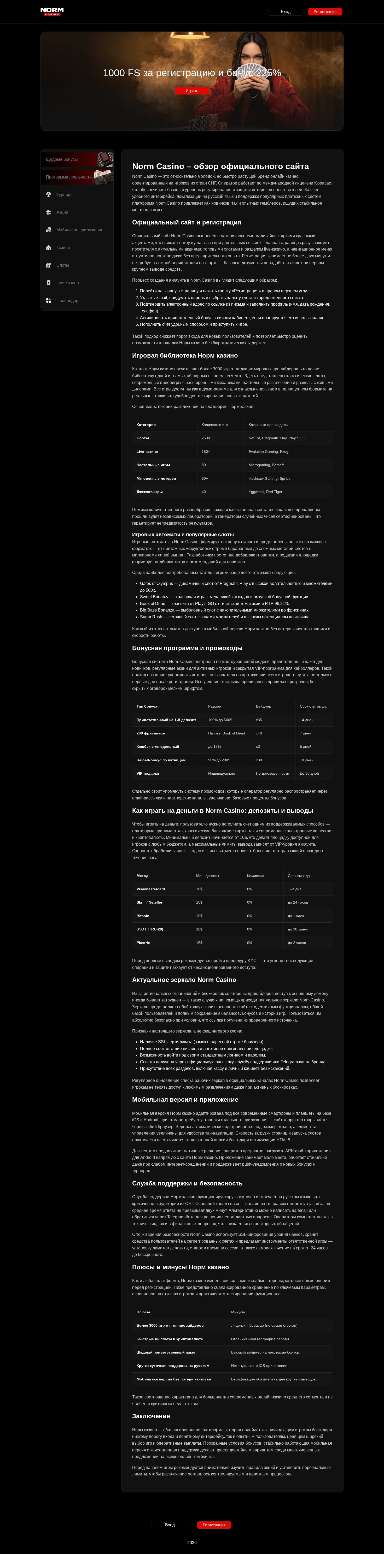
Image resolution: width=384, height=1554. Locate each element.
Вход (285, 11)
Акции (62, 212)
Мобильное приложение (79, 230)
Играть (192, 90)
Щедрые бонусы (62, 159)
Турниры (64, 194)
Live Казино (67, 283)
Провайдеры (69, 300)
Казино (63, 247)
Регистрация (325, 11)
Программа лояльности (69, 177)
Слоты (62, 265)
